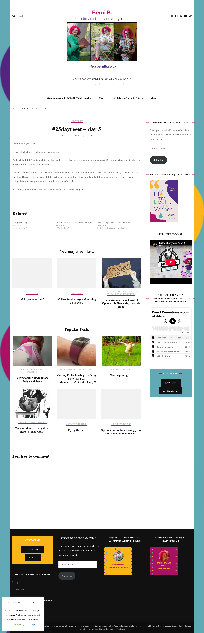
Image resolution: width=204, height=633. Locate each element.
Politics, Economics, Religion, (121, 294)
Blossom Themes (98, 628)
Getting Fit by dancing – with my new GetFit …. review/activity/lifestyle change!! (76, 378)
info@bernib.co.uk (170, 390)
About (154, 98)
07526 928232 (170, 383)
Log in (17, 582)
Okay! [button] (32, 624)
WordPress (120, 628)
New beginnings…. (121, 375)
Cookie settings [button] (18, 624)
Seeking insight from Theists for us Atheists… (115, 222)
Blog (101, 98)
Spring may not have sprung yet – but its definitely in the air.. (121, 431)
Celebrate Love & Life (127, 98)
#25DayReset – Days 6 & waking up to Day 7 (77, 301)
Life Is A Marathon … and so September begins (74, 222)
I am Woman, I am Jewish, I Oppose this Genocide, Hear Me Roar (121, 303)
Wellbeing (32, 372)
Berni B (60, 135)
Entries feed (19, 589)
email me (32, 557)
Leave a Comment (92, 135)
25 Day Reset (77, 121)
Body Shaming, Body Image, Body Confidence (32, 379)
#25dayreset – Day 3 (20, 222)
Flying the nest (76, 430)
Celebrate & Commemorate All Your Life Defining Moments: (102, 79)
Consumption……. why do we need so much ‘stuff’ (32, 429)
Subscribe (158, 160)
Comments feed (21, 597)
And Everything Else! (128, 291)
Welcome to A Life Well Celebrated (68, 98)
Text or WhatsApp (33, 549)
